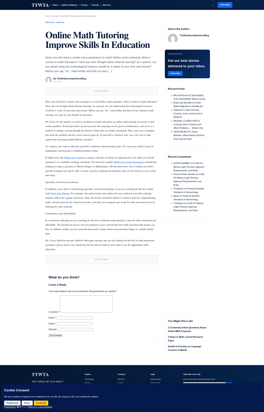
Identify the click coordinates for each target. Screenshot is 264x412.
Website (53, 329)
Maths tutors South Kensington (129, 162)
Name (52, 318)
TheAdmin (178, 188)
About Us (107, 5)
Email (52, 323)
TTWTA (40, 5)
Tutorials (95, 5)
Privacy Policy (155, 379)
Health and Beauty (69, 5)
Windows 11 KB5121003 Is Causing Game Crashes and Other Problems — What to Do (188, 124)
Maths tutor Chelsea (74, 157)
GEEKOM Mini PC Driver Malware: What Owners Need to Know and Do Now (188, 135)
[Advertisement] (188, 265)
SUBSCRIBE (225, 5)
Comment (54, 312)
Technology (89, 379)
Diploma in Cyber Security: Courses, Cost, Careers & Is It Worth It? (187, 113)
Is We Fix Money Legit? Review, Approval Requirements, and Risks (188, 167)
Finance (84, 5)
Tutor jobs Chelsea (60, 193)
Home (55, 5)
